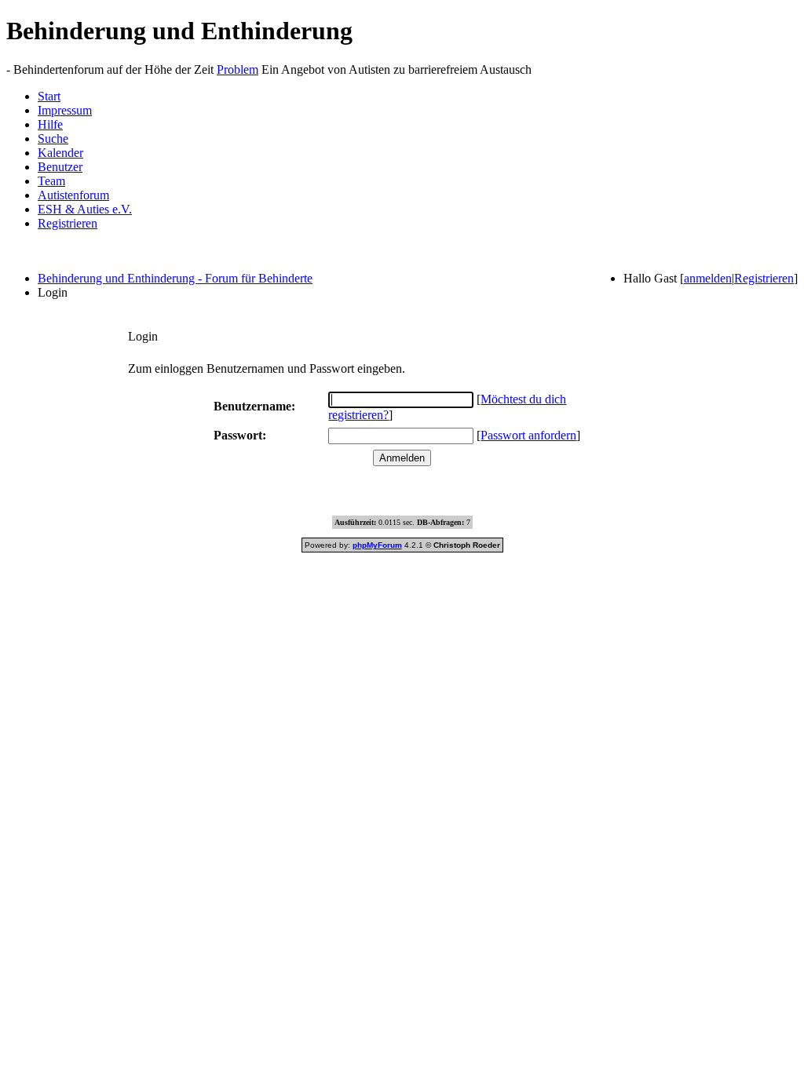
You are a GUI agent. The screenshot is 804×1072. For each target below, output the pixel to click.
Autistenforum (73, 195)
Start (49, 96)
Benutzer (60, 166)
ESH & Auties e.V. (85, 209)
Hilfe (50, 124)
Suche (53, 138)
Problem (237, 69)
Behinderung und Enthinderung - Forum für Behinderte (175, 278)
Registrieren (67, 223)
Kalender (60, 152)
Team (51, 181)
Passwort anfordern (528, 435)
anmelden (708, 278)
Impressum (65, 110)
